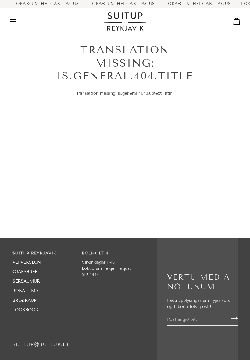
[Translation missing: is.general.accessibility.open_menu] (19, 21)
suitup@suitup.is (40, 344)
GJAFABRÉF (24, 271)
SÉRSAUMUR (26, 281)
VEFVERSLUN (26, 262)
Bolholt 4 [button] (95, 253)
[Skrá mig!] (232, 318)
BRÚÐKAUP (24, 300)
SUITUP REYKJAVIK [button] (34, 253)
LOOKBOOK (25, 309)
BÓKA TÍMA (25, 290)
